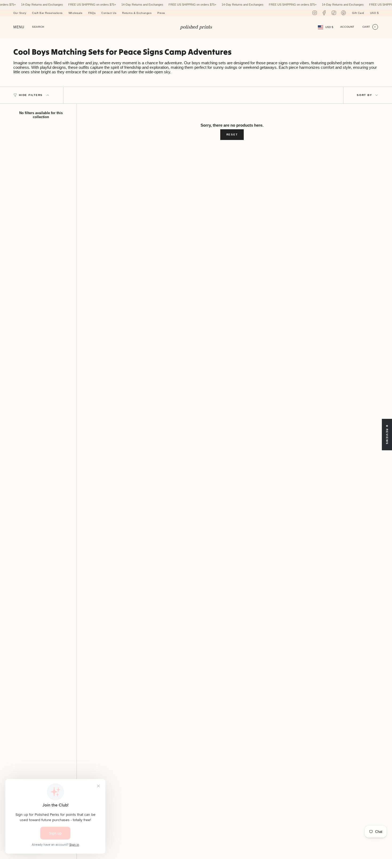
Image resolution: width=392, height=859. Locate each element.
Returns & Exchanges (136, 12)
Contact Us (108, 12)
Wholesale (75, 12)
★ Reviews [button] (387, 435)
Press (161, 12)
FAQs (91, 12)
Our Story (19, 12)
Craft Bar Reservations (47, 12)
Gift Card (358, 12)
